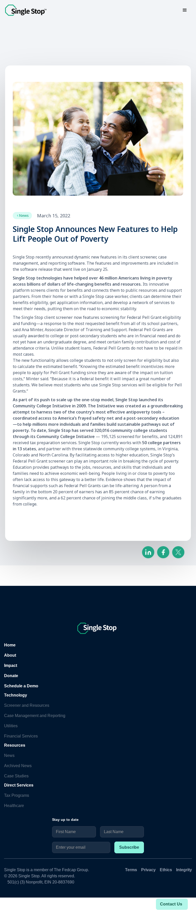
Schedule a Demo (21, 686)
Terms (131, 870)
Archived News (18, 766)
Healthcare (14, 805)
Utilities (11, 726)
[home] (25, 10)
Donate (11, 676)
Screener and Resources (26, 705)
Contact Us (171, 904)
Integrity (184, 870)
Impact (10, 665)
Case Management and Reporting (34, 715)
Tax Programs (16, 795)
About (10, 655)
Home (10, 645)
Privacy (148, 870)
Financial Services (21, 736)
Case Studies (16, 776)
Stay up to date (65, 820)
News (9, 755)
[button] (185, 10)
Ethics (166, 870)
